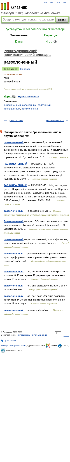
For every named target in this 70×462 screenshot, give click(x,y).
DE (51, 2)
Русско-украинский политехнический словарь (35, 29)
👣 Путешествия (8, 341)
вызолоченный (12, 104)
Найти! (62, 19)
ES (58, 2)
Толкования (18, 35)
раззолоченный (14, 142)
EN (45, 2)
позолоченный (30, 108)
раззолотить (16, 120)
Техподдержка (23, 335)
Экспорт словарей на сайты (13, 345)
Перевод (25, 68)
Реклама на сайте (39, 335)
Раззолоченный (14, 221)
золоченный (29, 104)
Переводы (51, 35)
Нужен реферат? (28, 96)
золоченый (44, 104)
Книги (19, 41)
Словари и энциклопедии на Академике (30, 13)
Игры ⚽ (51, 41)
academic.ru (14, 6)
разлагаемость (55, 120)
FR (64, 2)
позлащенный (12, 108)
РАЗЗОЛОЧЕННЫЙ (15, 163)
